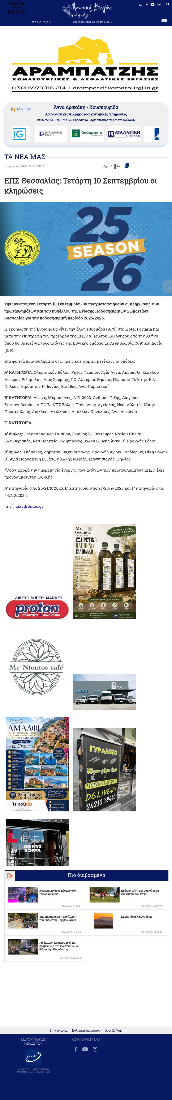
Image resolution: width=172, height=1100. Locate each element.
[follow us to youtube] (153, 4)
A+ (105, 166)
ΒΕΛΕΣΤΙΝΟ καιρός (17, 8)
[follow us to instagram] (159, 4)
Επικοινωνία (59, 1030)
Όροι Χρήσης (113, 1030)
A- (111, 166)
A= (118, 166)
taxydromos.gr (29, 506)
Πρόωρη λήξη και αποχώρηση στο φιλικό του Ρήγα (140, 892)
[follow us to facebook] (147, 4)
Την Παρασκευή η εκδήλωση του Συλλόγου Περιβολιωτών (57, 918)
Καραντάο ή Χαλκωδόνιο (136, 916)
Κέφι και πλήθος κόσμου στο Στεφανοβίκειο (57, 892)
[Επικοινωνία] (140, 4)
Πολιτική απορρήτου (86, 1030)
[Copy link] (126, 165)
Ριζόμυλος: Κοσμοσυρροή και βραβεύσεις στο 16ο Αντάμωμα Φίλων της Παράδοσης (58, 946)
